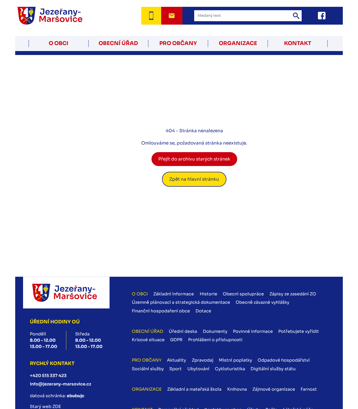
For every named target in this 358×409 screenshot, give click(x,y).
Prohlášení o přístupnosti (215, 339)
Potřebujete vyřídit (298, 331)
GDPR (176, 339)
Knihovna (237, 389)
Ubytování (198, 369)
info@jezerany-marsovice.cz (60, 384)
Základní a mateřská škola (194, 389)
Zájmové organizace (273, 389)
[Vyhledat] (296, 16)
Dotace (203, 311)
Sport (175, 369)
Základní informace (173, 294)
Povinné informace (253, 331)
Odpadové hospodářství (284, 360)
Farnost (309, 389)
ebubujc (75, 396)
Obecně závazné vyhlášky (262, 302)
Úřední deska (183, 331)
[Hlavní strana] (56, 16)
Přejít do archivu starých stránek (194, 159)
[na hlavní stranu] (66, 292)
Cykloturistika (230, 369)
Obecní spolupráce (243, 294)
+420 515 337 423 (48, 375)
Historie (208, 294)
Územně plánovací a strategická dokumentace (181, 302)
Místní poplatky (235, 360)
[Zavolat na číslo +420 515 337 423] (151, 16)
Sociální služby (148, 369)
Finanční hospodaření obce (161, 311)
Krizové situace (148, 339)
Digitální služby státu (273, 369)
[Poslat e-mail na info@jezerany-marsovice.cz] (171, 16)
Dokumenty (215, 331)
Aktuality (176, 360)
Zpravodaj (202, 360)
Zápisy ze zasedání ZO (292, 294)
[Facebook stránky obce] (315, 15)
